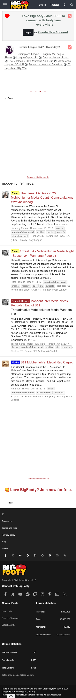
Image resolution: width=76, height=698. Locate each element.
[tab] (31, 91)
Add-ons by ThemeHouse (15, 694)
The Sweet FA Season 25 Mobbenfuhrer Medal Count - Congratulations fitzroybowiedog (42, 197)
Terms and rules (9, 527)
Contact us (7, 520)
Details (31, 691)
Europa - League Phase (56, 57)
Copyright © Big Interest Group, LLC (19, 579)
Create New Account (53, 32)
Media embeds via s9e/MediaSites (45, 694)
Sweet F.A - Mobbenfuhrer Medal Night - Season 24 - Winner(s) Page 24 (42, 253)
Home (5, 548)
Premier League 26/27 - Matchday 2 (39, 47)
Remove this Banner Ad (38, 177)
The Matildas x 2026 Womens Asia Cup (30, 61)
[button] (37, 514)
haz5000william (63, 634)
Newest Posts (10, 603)
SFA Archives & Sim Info (45, 351)
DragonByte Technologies (14, 691)
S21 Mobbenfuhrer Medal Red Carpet (42, 362)
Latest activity (8, 624)
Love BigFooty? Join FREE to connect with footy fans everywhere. (43, 20)
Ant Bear (15, 388)
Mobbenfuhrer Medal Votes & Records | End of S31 (41, 303)
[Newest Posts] (64, 4)
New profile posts (10, 617)
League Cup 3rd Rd (27, 57)
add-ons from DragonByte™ (42, 688)
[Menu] (5, 5)
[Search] (71, 4)
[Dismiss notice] (70, 16)
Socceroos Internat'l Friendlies (46, 64)
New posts (7, 611)
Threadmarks (18, 343)
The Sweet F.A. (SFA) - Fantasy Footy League (43, 289)
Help (4, 541)
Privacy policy (8, 534)
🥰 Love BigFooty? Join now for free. (38, 489)
